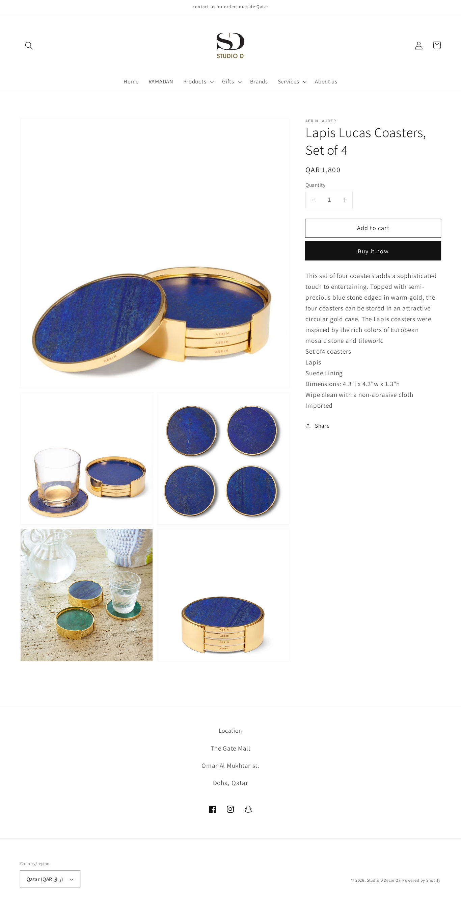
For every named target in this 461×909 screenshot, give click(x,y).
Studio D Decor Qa (384, 880)
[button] (29, 45)
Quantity (315, 184)
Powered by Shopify (421, 880)
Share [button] (322, 425)
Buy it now (373, 251)
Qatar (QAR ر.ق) (45, 879)
